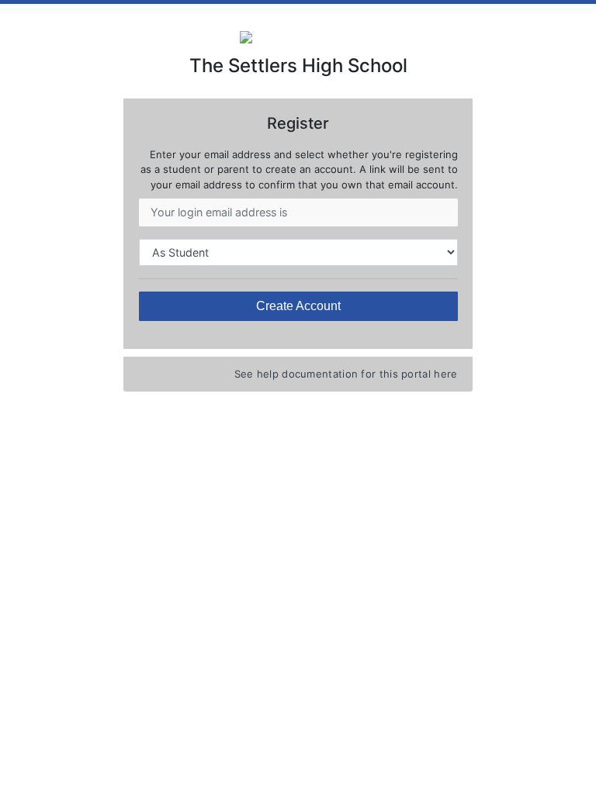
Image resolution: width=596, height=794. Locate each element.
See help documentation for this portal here (346, 374)
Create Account (298, 305)
